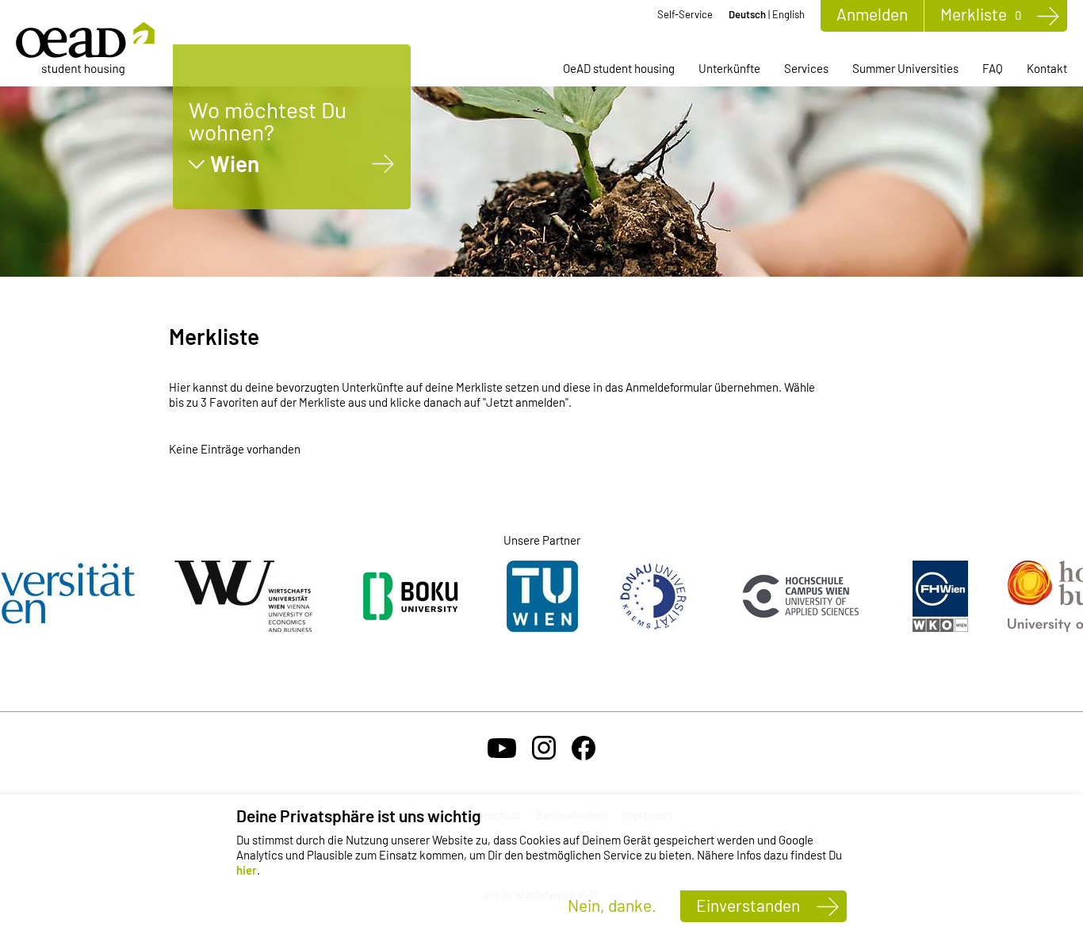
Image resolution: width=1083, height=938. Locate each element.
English (788, 14)
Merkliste (980, 14)
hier (246, 870)
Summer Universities (905, 68)
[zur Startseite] (85, 48)
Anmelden (872, 14)
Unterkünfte (729, 68)
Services (806, 68)
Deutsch (747, 14)
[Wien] (383, 164)
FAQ (992, 68)
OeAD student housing (619, 68)
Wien (234, 164)
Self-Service (685, 14)
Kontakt (1047, 68)
